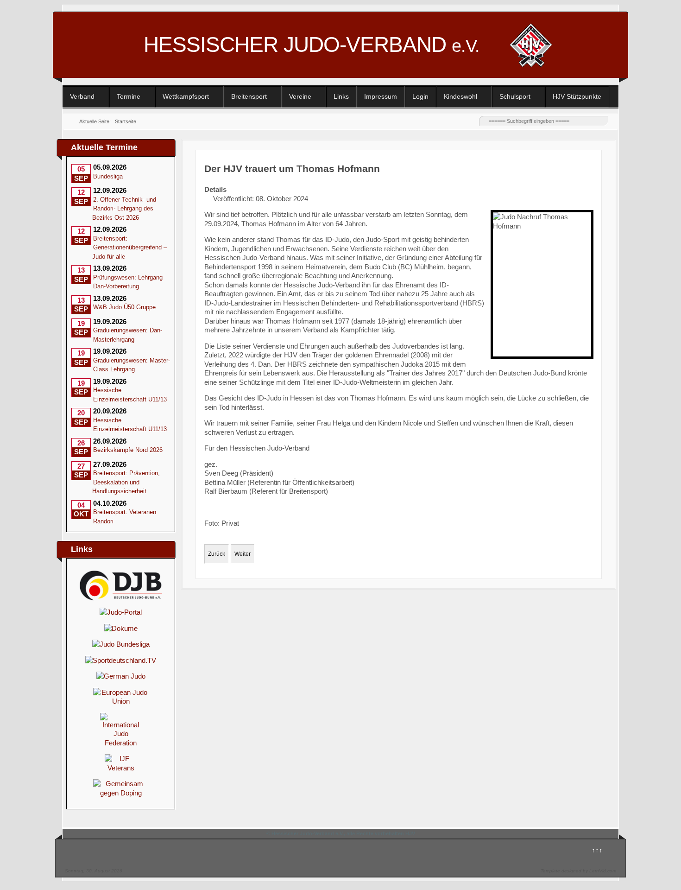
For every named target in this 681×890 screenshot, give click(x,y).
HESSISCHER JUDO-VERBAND (311, 44)
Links (341, 96)
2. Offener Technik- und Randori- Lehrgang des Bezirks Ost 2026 (124, 208)
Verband (82, 96)
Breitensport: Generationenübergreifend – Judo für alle (129, 247)
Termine (128, 96)
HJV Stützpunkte (577, 96)
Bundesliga (108, 176)
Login (420, 96)
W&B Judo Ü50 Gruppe (124, 307)
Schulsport (514, 96)
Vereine (300, 96)
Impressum (380, 96)
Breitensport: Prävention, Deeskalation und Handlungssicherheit (126, 482)
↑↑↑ (597, 850)
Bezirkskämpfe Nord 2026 (128, 449)
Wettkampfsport (186, 96)
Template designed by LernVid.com (578, 870)
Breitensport (249, 96)
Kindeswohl (460, 96)
